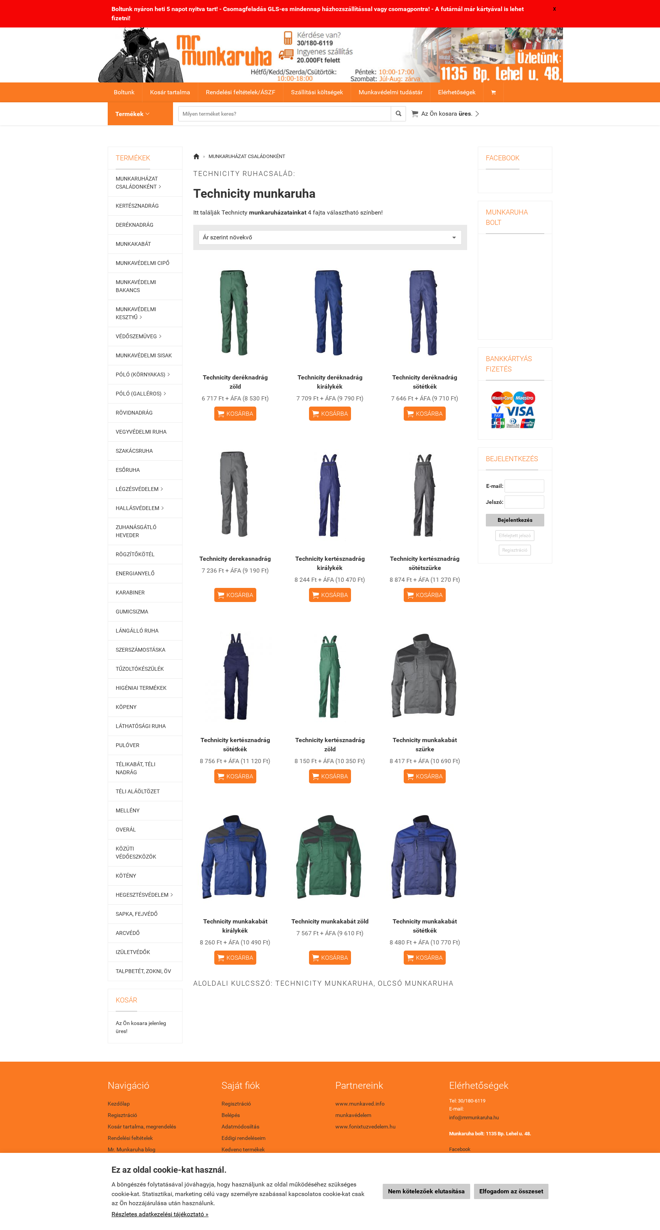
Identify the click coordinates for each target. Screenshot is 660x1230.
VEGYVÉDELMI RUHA (141, 432)
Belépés (231, 1115)
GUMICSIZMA (132, 612)
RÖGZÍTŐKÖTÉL (135, 554)
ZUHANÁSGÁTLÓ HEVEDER (136, 531)
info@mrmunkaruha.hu (474, 1117)
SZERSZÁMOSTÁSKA (140, 650)
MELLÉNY (127, 810)
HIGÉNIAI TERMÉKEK (141, 688)
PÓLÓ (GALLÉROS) (141, 394)
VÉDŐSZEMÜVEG (138, 336)
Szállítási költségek (317, 92)
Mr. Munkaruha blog (131, 1149)
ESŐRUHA (128, 470)
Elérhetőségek (457, 92)
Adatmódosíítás (240, 1126)
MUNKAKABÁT (133, 244)
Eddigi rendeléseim (243, 1138)
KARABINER (130, 592)
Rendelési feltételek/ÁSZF (240, 92)
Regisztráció (514, 550)
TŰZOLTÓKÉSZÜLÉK (140, 669)
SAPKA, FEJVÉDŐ (137, 914)
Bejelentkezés (515, 520)
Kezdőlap (119, 1104)
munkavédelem (353, 1115)
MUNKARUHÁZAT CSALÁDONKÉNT (138, 183)
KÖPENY (126, 707)
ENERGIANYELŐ (135, 573)
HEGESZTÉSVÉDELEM (144, 895)
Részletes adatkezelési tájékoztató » (160, 1214)
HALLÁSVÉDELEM (139, 508)
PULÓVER (127, 745)
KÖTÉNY (126, 876)
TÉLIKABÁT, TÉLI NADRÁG (135, 768)
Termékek (132, 114)
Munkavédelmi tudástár (390, 92)
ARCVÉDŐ (128, 933)
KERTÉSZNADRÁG (137, 206)
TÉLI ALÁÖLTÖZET (138, 791)
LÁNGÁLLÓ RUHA (137, 631)
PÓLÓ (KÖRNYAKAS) (143, 374)
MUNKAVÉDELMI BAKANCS (136, 286)
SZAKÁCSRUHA (134, 451)
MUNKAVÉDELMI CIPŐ (143, 263)
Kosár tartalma (170, 92)
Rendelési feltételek (130, 1138)
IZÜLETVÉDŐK (133, 952)
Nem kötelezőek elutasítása (426, 1191)
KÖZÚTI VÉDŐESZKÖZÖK (136, 853)
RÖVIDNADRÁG (134, 413)
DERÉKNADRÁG (135, 225)
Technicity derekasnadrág (235, 558)
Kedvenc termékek (243, 1149)
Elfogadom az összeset (511, 1191)
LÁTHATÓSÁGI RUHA (141, 726)
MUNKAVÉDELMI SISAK (144, 355)
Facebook (460, 1149)
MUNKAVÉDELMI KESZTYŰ (136, 313)
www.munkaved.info (360, 1104)
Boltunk (124, 92)
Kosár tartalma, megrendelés (142, 1126)
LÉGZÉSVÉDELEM (139, 489)
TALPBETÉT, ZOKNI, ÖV (143, 971)
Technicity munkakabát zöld (330, 921)
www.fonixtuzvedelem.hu (365, 1126)
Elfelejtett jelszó (515, 535)
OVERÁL (126, 829)
